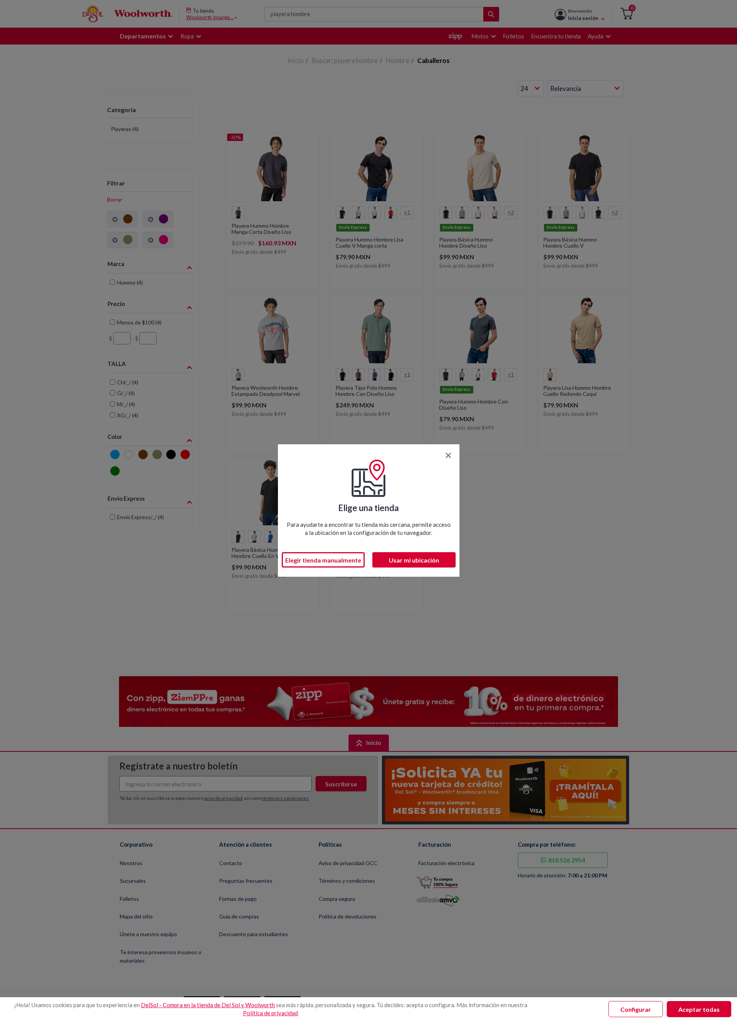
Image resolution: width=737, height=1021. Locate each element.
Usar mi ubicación (414, 560)
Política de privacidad (270, 1012)
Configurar (635, 1009)
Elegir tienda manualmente (323, 560)
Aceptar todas (699, 1009)
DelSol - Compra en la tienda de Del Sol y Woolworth (208, 1004)
